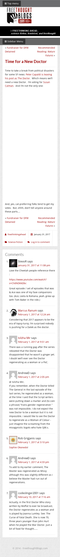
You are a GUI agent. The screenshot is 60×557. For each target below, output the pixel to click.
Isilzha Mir (24, 338)
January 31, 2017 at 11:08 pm (34, 265)
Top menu (13, 3)
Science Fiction (15, 242)
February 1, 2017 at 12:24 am (34, 314)
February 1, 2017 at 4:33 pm (33, 462)
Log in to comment (40, 242)
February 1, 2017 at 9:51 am (33, 341)
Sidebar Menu (15, 41)
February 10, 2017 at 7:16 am (34, 497)
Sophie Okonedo (18, 447)
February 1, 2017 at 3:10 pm (33, 442)
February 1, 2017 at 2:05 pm (33, 376)
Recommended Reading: (46, 51)
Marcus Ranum (27, 310)
